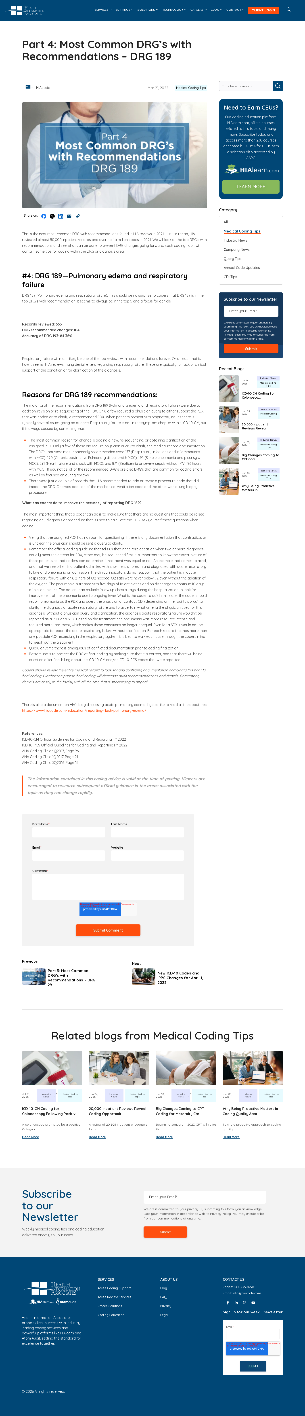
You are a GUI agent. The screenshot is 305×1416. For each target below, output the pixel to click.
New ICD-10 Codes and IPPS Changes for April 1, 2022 (180, 978)
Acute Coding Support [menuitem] (114, 1288)
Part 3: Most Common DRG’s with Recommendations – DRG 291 (71, 977)
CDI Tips (230, 277)
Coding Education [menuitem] (111, 1315)
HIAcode (43, 87)
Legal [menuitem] (164, 1315)
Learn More (251, 186)
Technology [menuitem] (172, 9)
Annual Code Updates (242, 267)
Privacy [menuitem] (165, 1306)
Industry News (235, 240)
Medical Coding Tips (191, 88)
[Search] (278, 86)
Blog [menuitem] (215, 9)
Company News (237, 249)
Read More (30, 1137)
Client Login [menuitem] (263, 10)
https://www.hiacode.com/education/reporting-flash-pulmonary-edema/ (84, 710)
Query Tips (233, 258)
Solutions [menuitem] (146, 9)
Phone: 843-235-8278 (238, 1287)
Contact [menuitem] (233, 9)
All (226, 222)
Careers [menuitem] (197, 9)
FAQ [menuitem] (163, 1297)
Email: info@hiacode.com (242, 1293)
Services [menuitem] (102, 9)
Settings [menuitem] (123, 9)
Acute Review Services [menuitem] (114, 1297)
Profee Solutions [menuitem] (110, 1306)
